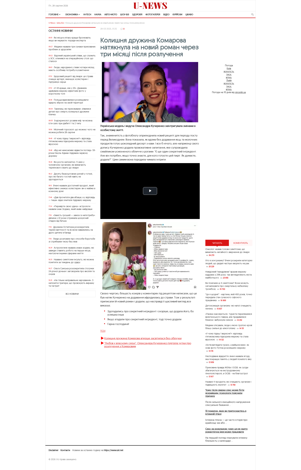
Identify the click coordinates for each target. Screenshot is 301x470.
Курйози (177, 14)
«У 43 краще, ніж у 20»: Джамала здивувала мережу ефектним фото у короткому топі (68, 91)
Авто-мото (110, 14)
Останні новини (61, 30)
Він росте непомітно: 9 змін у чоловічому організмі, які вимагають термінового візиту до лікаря (67, 165)
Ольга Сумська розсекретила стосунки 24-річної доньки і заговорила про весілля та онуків (72, 271)
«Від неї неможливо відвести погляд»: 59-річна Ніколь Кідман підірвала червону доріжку (72, 153)
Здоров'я (137, 14)
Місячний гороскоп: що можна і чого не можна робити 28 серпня (72, 131)
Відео (166, 14)
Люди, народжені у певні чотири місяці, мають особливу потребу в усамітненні (72, 69)
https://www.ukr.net (113, 450)
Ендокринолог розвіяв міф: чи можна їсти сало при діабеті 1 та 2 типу (70, 122)
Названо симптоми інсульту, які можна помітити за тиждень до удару (71, 261)
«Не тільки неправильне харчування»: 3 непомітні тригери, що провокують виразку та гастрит (71, 283)
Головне (53, 14)
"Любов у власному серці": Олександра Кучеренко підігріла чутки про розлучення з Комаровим (147, 344)
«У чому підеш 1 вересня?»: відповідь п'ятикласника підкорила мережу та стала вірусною (70, 141)
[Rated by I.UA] (55, 465)
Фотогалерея (152, 14)
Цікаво (189, 14)
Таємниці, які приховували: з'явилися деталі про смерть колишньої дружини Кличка (70, 111)
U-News (52, 23)
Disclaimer (53, 450)
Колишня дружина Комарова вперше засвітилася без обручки (143, 338)
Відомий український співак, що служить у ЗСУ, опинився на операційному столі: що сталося (72, 58)
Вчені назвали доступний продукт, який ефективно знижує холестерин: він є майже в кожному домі (72, 188)
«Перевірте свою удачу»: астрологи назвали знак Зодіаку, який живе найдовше (70, 208)
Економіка (72, 14)
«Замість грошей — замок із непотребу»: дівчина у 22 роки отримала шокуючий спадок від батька (72, 218)
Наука (97, 14)
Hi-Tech (87, 14)
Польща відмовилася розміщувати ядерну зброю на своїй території (68, 101)
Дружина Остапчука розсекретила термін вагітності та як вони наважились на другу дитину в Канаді (71, 230)
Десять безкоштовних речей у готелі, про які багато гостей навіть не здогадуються (70, 176)
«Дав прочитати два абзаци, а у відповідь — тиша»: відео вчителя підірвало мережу (72, 199)
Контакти (65, 450)
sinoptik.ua (240, 92)
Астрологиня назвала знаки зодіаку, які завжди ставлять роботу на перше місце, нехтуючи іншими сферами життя (71, 250)
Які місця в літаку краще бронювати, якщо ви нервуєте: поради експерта (70, 39)
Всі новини (72, 293)
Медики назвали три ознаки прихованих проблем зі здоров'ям (72, 48)
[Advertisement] (228, 186)
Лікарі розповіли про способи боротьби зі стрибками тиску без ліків (72, 240)
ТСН (102, 330)
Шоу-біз (124, 14)
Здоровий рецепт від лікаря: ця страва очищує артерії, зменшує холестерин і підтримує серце (71, 79)
